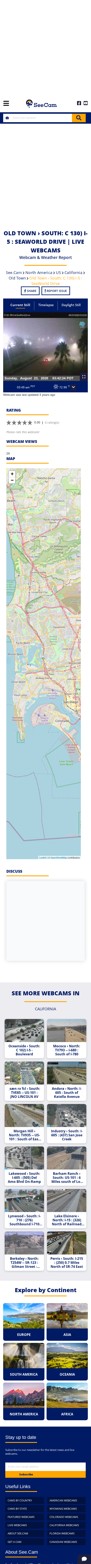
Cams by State (17, 1509)
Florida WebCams (62, 1533)
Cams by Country (20, 1500)
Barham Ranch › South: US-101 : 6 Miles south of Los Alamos (66, 1178)
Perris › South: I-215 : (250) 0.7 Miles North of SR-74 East (66, 1263)
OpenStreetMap (59, 857)
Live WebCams (17, 1525)
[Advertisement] (45, 47)
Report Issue (56, 291)
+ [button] (12, 474)
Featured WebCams (21, 1517)
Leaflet (42, 857)
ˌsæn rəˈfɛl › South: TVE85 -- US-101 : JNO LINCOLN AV (24, 1093)
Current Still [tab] (20, 305)
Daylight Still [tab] (71, 305)
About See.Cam (18, 1533)
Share (31, 291)
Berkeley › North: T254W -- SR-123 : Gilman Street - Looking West (24, 1263)
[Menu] (6, 103)
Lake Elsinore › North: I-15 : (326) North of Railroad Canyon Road (66, 1220)
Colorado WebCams (64, 1517)
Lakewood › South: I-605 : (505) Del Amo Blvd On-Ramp (24, 1178)
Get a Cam (14, 1542)
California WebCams (64, 1525)
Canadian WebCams (63, 1542)
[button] (73, 387)
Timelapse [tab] (46, 305)
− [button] (12, 480)
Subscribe (26, 1474)
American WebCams (63, 1500)
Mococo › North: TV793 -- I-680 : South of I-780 (66, 1050)
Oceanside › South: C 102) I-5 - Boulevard (24, 1050)
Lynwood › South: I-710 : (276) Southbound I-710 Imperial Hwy (24, 1220)
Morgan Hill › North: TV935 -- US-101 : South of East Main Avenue (24, 1135)
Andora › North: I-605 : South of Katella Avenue (66, 1093)
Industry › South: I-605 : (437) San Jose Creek (67, 1135)
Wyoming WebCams (63, 1509)
